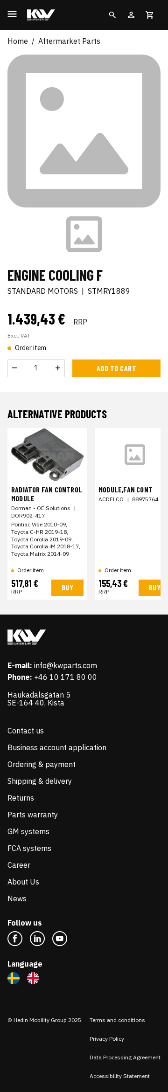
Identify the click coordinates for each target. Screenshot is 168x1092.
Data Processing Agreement (125, 1057)
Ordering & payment (41, 764)
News (17, 898)
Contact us (25, 730)
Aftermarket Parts (69, 41)
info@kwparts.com (65, 665)
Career (18, 865)
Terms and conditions (117, 1019)
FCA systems (29, 848)
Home (17, 41)
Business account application (56, 747)
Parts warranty (32, 814)
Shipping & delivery (39, 781)
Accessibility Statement (120, 1075)
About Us (23, 881)
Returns (20, 797)
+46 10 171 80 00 (65, 677)
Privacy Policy (107, 1038)
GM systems (28, 831)
